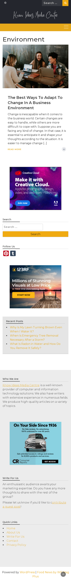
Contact (12, 540)
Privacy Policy (16, 545)
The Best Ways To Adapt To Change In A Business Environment (35, 102)
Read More (14, 149)
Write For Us (15, 536)
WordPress (27, 572)
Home (11, 528)
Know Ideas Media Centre (21, 385)
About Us (13, 532)
